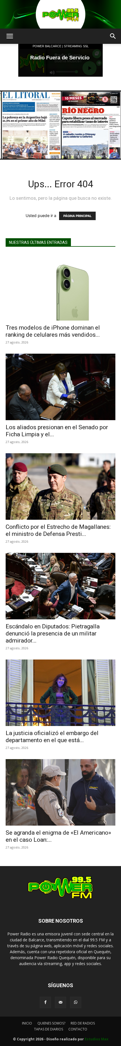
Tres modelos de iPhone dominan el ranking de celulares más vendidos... (53, 331)
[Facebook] (45, 1002)
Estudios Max (96, 1039)
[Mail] (60, 1002)
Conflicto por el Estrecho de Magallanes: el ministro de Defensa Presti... (58, 530)
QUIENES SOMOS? (51, 1023)
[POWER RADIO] (60, 14)
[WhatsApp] (75, 1002)
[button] (10, 36)
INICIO (27, 1023)
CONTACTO (77, 1029)
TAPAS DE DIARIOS (48, 1029)
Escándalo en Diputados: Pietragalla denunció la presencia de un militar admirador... (53, 633)
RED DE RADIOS (83, 1023)
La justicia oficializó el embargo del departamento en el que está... (52, 737)
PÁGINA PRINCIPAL (77, 216)
